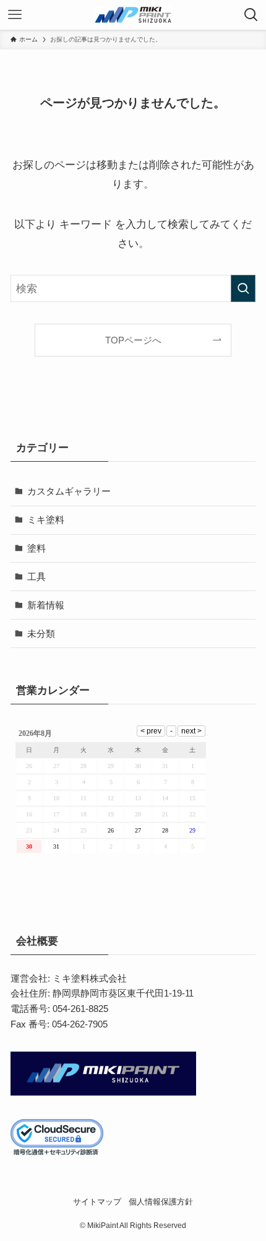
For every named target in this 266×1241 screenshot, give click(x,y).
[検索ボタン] (251, 15)
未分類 (41, 633)
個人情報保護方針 (161, 1201)
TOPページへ (133, 340)
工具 (36, 576)
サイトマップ (97, 1201)
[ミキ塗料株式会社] (133, 15)
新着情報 (45, 605)
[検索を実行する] (243, 288)
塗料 (36, 548)
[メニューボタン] (15, 15)
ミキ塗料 (45, 519)
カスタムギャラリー (69, 491)
